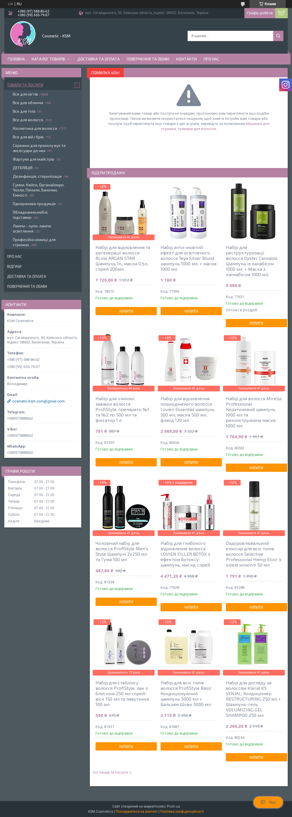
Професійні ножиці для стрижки (34, 242)
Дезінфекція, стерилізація (37, 176)
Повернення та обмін (148, 58)
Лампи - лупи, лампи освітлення (32, 228)
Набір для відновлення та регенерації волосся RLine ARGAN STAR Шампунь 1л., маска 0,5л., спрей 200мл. (123, 258)
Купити (126, 311)
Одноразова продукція (34, 203)
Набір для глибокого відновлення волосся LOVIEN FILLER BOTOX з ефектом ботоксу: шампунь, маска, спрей (185, 553)
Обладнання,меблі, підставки (30, 215)
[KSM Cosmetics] (23, 35)
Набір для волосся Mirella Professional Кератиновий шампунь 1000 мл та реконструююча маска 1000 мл (253, 412)
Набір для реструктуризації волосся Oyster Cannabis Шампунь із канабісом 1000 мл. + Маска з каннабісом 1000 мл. (251, 260)
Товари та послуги (25, 85)
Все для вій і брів (28, 136)
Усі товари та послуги (110, 772)
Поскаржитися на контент (137, 812)
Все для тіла (24, 111)
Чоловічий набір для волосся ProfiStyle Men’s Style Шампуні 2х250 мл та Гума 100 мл (122, 551)
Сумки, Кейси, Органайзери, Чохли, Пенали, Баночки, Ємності (38, 189)
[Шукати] (278, 36)
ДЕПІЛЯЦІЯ (23, 167)
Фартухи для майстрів (33, 159)
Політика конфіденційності (182, 812)
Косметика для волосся (35, 128)
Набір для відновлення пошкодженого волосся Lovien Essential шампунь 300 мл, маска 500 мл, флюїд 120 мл (188, 409)
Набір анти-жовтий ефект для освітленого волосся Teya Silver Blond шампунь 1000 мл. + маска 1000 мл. (188, 258)
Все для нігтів (25, 94)
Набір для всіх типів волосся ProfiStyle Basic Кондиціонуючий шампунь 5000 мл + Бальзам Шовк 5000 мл (186, 693)
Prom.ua (173, 806)
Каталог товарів (48, 58)
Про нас (211, 58)
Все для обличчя (28, 102)
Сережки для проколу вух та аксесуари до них (39, 148)
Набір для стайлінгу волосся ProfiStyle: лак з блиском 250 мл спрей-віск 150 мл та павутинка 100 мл (122, 693)
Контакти (186, 58)
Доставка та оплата (98, 58)
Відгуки (14, 266)
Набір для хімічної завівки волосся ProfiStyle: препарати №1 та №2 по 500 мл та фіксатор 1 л (122, 409)
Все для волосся (28, 119)
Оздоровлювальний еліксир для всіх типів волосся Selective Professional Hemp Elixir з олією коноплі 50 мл (253, 553)
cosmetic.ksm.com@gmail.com (38, 401)
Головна (16, 58)
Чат (272, 802)
